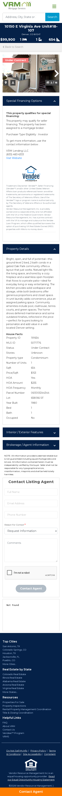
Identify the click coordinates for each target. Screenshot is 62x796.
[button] (5, 73)
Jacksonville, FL (11, 657)
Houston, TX (9, 653)
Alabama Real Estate (14, 681)
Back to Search (13, 46)
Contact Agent (31, 792)
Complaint (50, 754)
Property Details (17, 248)
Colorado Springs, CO (14, 649)
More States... (10, 692)
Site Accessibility (32, 754)
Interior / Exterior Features (24, 432)
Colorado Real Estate (14, 674)
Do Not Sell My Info (16, 750)
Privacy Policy (38, 750)
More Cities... (10, 664)
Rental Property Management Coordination (27, 709)
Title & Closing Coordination (18, 712)
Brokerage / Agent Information (27, 444)
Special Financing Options (24, 100)
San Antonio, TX (11, 646)
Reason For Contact (14, 524)
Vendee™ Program (13, 733)
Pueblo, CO (9, 660)
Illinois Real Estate (12, 677)
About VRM (9, 726)
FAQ (5, 722)
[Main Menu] (54, 6)
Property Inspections (14, 706)
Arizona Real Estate (13, 685)
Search (52, 17)
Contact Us (9, 729)
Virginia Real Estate (13, 688)
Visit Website (14, 158)
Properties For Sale (13, 702)
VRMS (6, 736)
